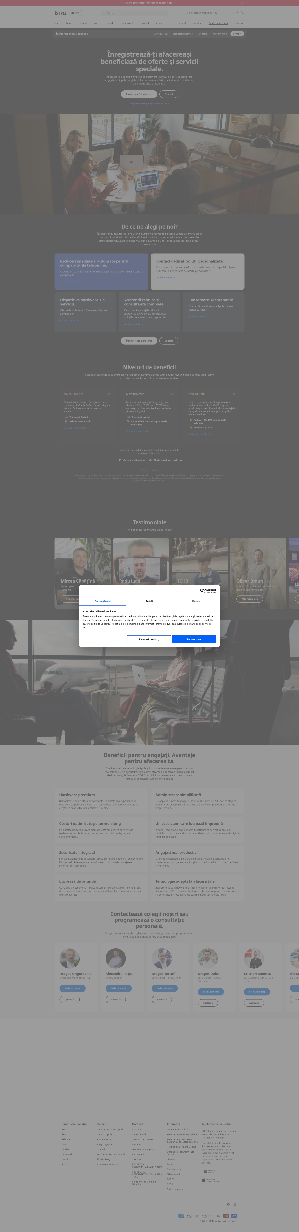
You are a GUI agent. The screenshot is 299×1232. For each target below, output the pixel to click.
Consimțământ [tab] (103, 601)
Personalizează (147, 639)
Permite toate (194, 639)
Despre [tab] (196, 601)
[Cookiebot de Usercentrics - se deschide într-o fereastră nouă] (202, 591)
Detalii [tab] (149, 601)
